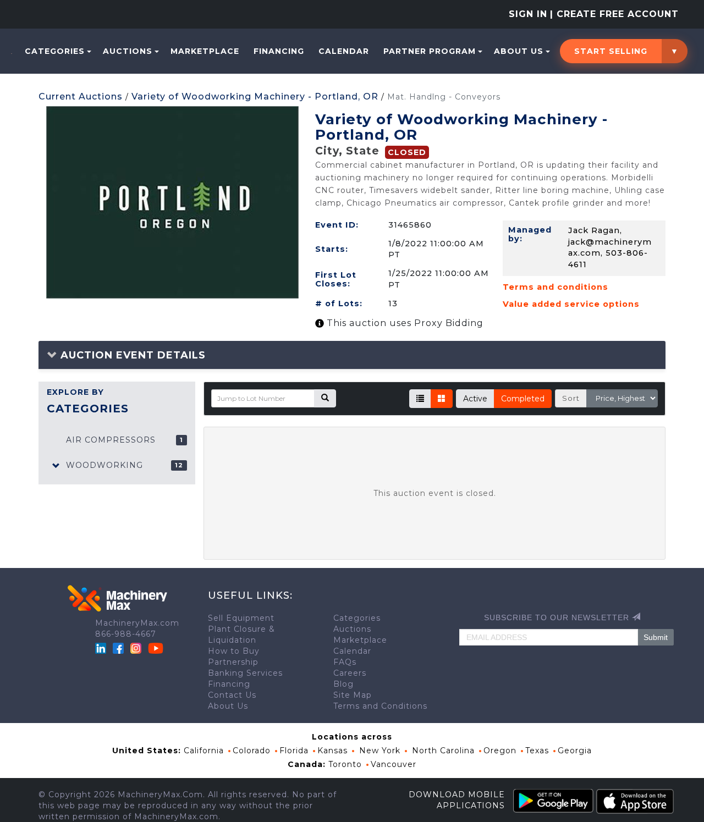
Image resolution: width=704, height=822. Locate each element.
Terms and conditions (555, 287)
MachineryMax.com (137, 623)
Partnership (233, 662)
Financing (279, 51)
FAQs (344, 662)
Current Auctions (80, 96)
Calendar (343, 51)
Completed (522, 399)
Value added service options (571, 304)
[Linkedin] (102, 648)
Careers (349, 673)
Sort (571, 398)
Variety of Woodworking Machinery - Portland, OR (254, 96)
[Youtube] (155, 648)
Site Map (352, 695)
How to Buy (234, 651)
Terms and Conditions (380, 706)
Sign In (528, 14)
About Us (518, 51)
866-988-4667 (125, 634)
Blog (343, 684)
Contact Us (232, 695)
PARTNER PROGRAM (429, 51)
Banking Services (245, 673)
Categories (55, 51)
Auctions (127, 51)
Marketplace (204, 51)
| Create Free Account (614, 14)
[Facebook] (118, 648)
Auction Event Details (131, 355)
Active (475, 399)
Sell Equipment (241, 618)
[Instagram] (137, 648)
